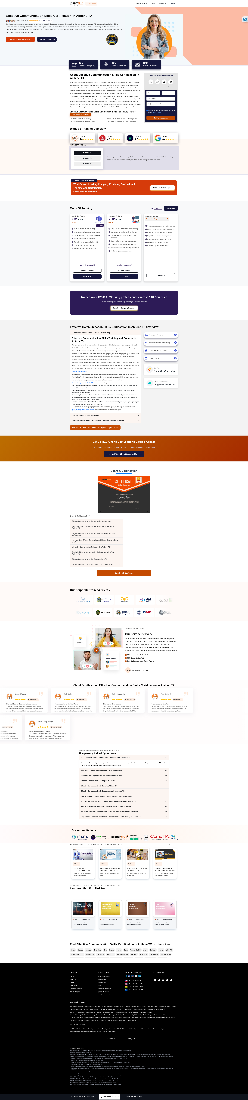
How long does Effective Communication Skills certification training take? (95, 541)
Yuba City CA (154, 954)
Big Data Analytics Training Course (135, 1006)
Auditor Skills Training (109, 1031)
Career (72, 982)
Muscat (161, 950)
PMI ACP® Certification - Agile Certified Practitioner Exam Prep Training (153, 1017)
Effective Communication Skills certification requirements (91, 521)
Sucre (126, 950)
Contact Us (162, 3)
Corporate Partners (76, 988)
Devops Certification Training (105, 1015)
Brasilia (119, 950)
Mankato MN (90, 954)
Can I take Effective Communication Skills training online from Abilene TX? (93, 553)
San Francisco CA (122, 954)
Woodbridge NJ (166, 954)
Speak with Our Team (124, 573)
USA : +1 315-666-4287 (135, 980)
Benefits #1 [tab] (87, 152)
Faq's (99, 985)
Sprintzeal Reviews (103, 991)
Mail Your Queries (134, 1097)
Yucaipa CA (143, 954)
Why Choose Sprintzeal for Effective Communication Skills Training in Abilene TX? (111, 817)
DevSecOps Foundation (123, 1015)
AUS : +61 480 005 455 (135, 990)
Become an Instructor (104, 988)
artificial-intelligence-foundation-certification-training (85, 1031)
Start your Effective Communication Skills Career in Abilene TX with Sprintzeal (109, 811)
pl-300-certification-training (78, 1029)
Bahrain (80, 950)
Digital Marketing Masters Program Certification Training (149, 1015)
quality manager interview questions (83, 409)
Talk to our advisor (161, 118)
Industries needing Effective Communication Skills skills (101, 775)
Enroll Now (87, 276)
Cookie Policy (102, 982)
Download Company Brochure (124, 308)
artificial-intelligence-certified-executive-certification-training (145, 1029)
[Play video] (96, 650)
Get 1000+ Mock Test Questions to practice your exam (95, 427)
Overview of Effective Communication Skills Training (91, 333)
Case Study (73, 985)
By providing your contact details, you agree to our (161, 111)
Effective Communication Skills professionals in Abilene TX (102, 791)
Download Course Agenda (162, 188)
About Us (73, 979)
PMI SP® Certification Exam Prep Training (83, 1020)
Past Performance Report (105, 995)
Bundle (73, 950)
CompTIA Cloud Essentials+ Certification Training (112, 1012)
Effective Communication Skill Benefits (86, 415)
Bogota (111, 950)
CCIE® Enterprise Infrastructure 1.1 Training (107, 1009)
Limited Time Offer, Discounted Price (124, 454)
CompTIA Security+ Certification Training (82, 1015)
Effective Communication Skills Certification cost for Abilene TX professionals (93, 534)
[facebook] (155, 980)
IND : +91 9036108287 (135, 987)
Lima (105, 950)
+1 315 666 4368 (165, 371)
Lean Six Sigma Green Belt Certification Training (115, 1017)
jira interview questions (79, 371)
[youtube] (163, 980)
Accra (145, 950)
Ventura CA (100, 954)
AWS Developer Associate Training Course (83, 1006)
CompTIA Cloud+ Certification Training (140, 1012)
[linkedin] (171, 980)
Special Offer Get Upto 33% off (20, 39)
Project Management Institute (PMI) (83, 383)
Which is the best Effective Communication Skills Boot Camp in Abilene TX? (109, 801)
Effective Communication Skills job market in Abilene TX (101, 770)
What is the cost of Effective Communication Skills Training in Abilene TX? (93, 527)
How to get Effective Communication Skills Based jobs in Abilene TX (106, 806)
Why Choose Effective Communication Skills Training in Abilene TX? (106, 757)
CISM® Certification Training (155, 1009)
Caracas (88, 950)
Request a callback (110, 1097)
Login (173, 3)
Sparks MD (110, 954)
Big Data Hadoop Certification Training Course (162, 1006)
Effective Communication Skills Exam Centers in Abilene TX (92, 564)
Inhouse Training (141, 3)
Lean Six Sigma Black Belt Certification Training (84, 1017)
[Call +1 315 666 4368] (245, 19)
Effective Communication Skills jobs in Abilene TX (99, 781)
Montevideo (97, 950)
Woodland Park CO (77, 954)
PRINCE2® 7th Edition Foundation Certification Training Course (116, 1020)
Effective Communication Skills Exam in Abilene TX (89, 559)
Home (72, 976)
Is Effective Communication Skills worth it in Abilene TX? (91, 547)
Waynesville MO (135, 950)
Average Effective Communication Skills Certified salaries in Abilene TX (98, 420)
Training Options (45, 39)
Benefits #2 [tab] (87, 158)
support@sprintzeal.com (165, 385)
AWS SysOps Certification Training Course (110, 1006)
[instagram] (167, 980)
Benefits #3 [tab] (87, 164)
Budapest (153, 950)
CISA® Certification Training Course (134, 1009)
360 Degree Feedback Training (97, 1029)
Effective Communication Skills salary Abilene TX (99, 786)
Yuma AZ (134, 954)
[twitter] (159, 980)
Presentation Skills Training (117, 1029)
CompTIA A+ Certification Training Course (82, 1012)
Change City (171, 208)
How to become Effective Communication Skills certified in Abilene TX (106, 796)
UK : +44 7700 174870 (135, 984)
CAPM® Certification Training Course (81, 1009)
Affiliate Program (75, 991)
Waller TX (169, 950)
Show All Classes (87, 270)
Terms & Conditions (103, 976)
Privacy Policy (156, 112)
